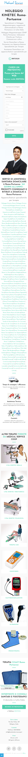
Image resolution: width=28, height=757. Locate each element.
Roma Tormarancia (19, 326)
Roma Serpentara (14, 306)
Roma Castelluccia (12, 234)
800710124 (17, 711)
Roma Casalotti (11, 230)
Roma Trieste (12, 339)
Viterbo (4, 359)
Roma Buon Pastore (20, 223)
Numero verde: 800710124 (14, 79)
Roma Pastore (11, 290)
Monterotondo (17, 366)
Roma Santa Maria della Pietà (16, 310)
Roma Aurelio (16, 219)
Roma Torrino (5, 332)
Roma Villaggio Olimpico (14, 352)
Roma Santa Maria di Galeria (12, 312)
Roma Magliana (17, 272)
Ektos (24, 753)
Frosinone (6, 364)
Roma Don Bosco (11, 250)
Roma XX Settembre (18, 355)
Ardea (13, 361)
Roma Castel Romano (14, 236)
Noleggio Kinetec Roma (8, 203)
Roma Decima (13, 248)
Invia (14, 136)
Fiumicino (18, 357)
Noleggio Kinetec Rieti (8, 207)
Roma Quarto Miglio (19, 315)
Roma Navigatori (14, 281)
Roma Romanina (8, 303)
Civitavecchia (7, 361)
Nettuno (18, 361)
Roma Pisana (14, 294)
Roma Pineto (5, 294)
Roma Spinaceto (7, 317)
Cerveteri (16, 368)
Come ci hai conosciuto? (11, 122)
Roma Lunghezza (19, 270)
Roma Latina (22, 265)
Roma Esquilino (22, 250)
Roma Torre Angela (20, 328)
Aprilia (24, 357)
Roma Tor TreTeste (16, 335)
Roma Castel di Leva (12, 232)
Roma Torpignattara (7, 328)
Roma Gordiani (17, 259)
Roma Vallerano (15, 346)
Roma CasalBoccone (20, 225)
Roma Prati (11, 299)
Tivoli (14, 359)
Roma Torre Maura (7, 330)
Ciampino (5, 368)
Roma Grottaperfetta (14, 261)
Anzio (19, 359)
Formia (10, 368)
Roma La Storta (7, 272)
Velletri (23, 359)
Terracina (12, 364)
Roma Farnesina (13, 252)
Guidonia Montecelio (8, 357)
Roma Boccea (21, 221)
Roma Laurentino (16, 268)
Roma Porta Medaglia (14, 297)
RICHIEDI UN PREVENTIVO (14, 707)
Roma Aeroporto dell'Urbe (12, 214)
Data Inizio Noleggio (10, 94)
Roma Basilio (12, 221)
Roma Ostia (13, 283)
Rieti (23, 361)
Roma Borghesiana (7, 223)
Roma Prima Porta (21, 299)
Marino (18, 364)
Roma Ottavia (18, 286)
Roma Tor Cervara (19, 321)
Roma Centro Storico (15, 241)
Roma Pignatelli (21, 292)
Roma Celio (15, 239)
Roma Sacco (17, 303)
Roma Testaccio (6, 319)
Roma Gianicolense (8, 257)
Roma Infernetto (16, 263)
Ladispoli (9, 366)
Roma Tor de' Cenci (7, 323)
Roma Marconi (15, 274)
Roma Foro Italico (8, 254)
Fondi (24, 366)
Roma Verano (11, 348)
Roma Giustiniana (7, 259)
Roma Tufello (16, 341)
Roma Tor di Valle (7, 326)
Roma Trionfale (21, 339)
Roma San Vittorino (19, 317)
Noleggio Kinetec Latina (17, 205)
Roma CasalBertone (7, 225)
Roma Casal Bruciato (9, 228)
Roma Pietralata (10, 292)
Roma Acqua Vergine (18, 212)
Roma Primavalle (9, 301)
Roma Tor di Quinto (20, 323)
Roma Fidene (22, 252)
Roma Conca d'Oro (15, 245)
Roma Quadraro (20, 301)
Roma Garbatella (19, 254)
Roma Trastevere (15, 337)
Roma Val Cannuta (15, 343)
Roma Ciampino (13, 243)
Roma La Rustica (12, 265)
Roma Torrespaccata (20, 330)
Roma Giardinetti (20, 257)
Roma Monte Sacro (17, 279)
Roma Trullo (7, 341)
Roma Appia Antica (16, 216)
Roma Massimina (16, 277)
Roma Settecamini (14, 308)
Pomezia (10, 359)
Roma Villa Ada (21, 348)
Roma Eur (4, 252)
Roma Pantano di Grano (14, 288)
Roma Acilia (14, 210)
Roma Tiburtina (17, 319)
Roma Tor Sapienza (16, 332)
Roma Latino (6, 268)
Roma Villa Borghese (9, 350)
